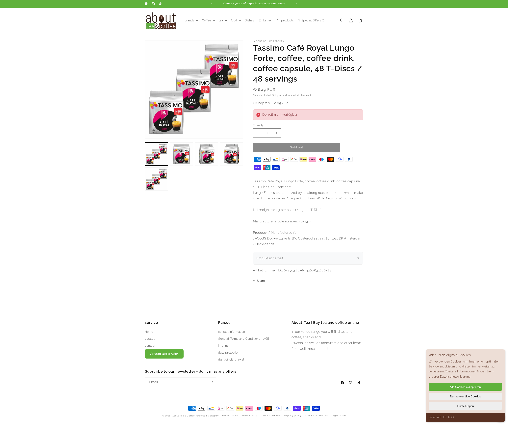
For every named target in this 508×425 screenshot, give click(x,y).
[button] (191, 20)
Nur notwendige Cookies (465, 396)
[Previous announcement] (211, 4)
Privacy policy (250, 415)
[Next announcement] (296, 4)
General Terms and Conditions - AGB (243, 338)
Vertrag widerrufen (164, 354)
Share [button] (261, 280)
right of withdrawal (231, 359)
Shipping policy (292, 415)
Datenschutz (437, 417)
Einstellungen (465, 406)
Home (149, 331)
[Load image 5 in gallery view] (156, 178)
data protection (228, 352)
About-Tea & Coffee (183, 415)
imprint (223, 345)
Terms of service (271, 415)
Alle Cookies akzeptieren (465, 386)
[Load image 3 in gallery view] (206, 153)
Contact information (316, 415)
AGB (451, 417)
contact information (231, 331)
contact (150, 345)
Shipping (277, 95)
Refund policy (230, 415)
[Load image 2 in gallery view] (181, 153)
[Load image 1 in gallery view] (156, 153)
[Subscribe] (211, 382)
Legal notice (339, 415)
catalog (150, 338)
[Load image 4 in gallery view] (231, 153)
